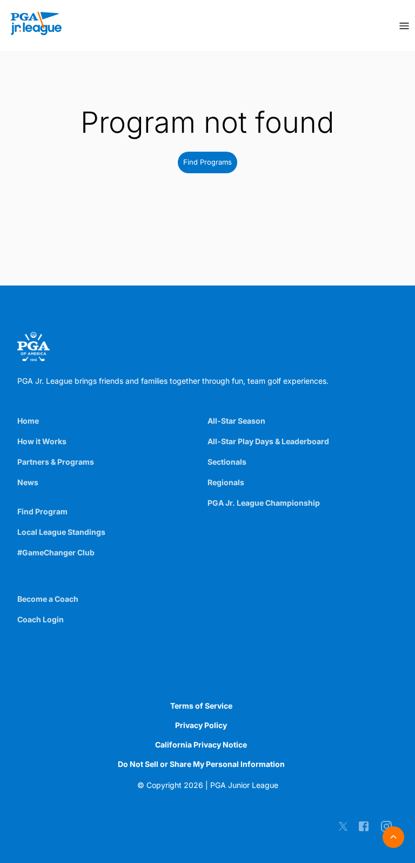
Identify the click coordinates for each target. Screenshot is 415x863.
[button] (207, 162)
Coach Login (40, 619)
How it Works (41, 441)
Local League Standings (61, 531)
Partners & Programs (55, 461)
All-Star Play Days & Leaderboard (268, 441)
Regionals (226, 482)
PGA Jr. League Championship (264, 502)
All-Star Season (236, 420)
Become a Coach (47, 598)
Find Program (42, 511)
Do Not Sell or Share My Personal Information (201, 764)
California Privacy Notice (201, 744)
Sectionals (227, 461)
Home (28, 420)
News (27, 482)
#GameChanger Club (56, 552)
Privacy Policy (201, 725)
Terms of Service (201, 705)
